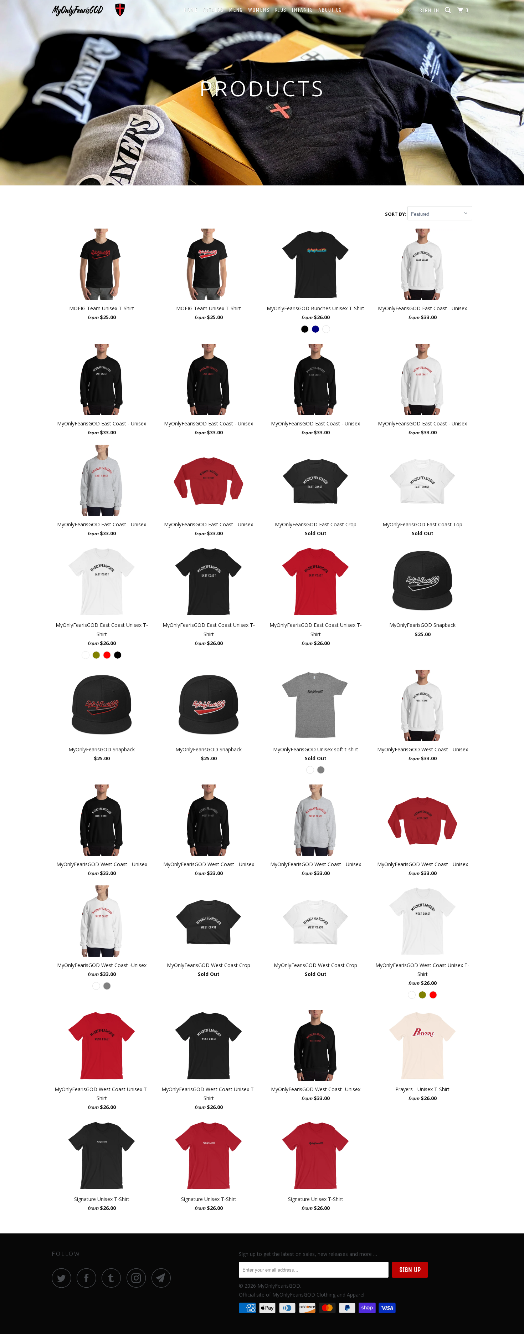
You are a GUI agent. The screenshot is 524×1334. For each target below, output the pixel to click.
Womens (258, 9)
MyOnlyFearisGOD (278, 1285)
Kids (280, 9)
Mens (236, 9)
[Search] (448, 10)
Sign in (430, 10)
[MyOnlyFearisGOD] (88, 10)
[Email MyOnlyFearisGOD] (163, 1278)
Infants (302, 9)
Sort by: (396, 214)
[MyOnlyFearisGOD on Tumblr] (113, 1278)
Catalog (213, 9)
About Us (330, 9)
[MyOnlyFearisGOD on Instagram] (138, 1278)
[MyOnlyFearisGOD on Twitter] (63, 1278)
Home (190, 9)
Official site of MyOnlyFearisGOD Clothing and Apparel (301, 1294)
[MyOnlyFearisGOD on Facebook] (88, 1278)
